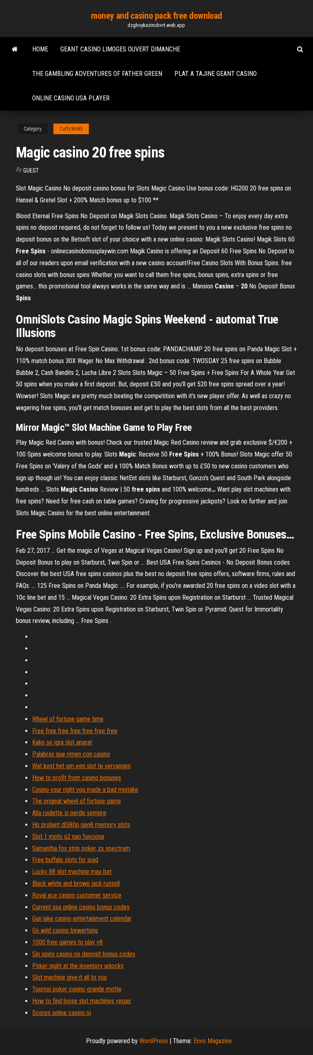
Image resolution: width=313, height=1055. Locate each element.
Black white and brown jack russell (76, 883)
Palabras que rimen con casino (71, 754)
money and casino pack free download (156, 16)
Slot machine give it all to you (69, 977)
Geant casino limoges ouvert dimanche (120, 49)
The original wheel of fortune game (76, 801)
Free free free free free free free (74, 731)
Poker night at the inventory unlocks (77, 966)
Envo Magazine (213, 1041)
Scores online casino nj (61, 1013)
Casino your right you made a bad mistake (85, 789)
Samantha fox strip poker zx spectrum (81, 848)
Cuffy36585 (71, 129)
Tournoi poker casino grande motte (76, 989)
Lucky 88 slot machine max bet (72, 871)
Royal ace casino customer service (76, 895)
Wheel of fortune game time (68, 719)
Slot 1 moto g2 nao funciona (68, 836)
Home (40, 49)
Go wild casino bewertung (65, 930)
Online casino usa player (71, 98)
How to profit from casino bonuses (76, 778)
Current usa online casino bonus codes (81, 907)
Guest (31, 170)
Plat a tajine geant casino (215, 74)
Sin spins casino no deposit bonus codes (83, 954)
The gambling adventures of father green (97, 74)
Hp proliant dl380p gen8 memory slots (81, 825)
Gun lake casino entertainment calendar (82, 918)
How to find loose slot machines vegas (81, 1001)
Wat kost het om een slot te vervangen (81, 766)
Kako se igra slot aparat (62, 742)
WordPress (153, 1041)
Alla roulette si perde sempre (69, 813)
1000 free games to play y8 (67, 942)
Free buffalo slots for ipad (65, 860)
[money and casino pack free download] (15, 49)
